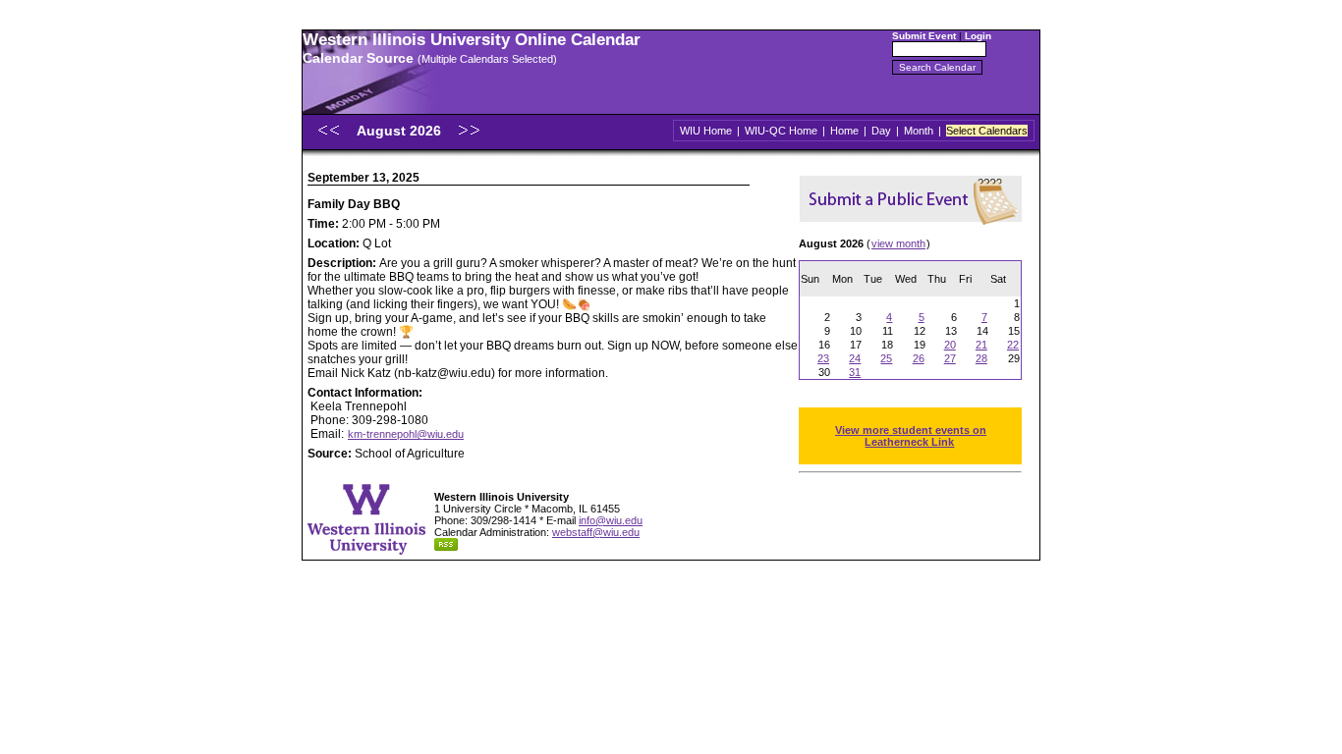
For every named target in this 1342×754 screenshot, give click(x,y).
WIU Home (706, 130)
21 (981, 344)
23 (823, 358)
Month (918, 130)
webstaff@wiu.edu (596, 532)
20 (950, 344)
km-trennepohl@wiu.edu (406, 434)
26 (918, 358)
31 (855, 372)
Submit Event (924, 35)
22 (1013, 344)
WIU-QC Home (781, 130)
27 (950, 358)
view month (898, 243)
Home (844, 130)
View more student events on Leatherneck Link (910, 436)
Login (978, 35)
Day (881, 130)
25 (886, 358)
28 (981, 358)
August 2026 (401, 130)
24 (855, 358)
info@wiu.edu (611, 520)
